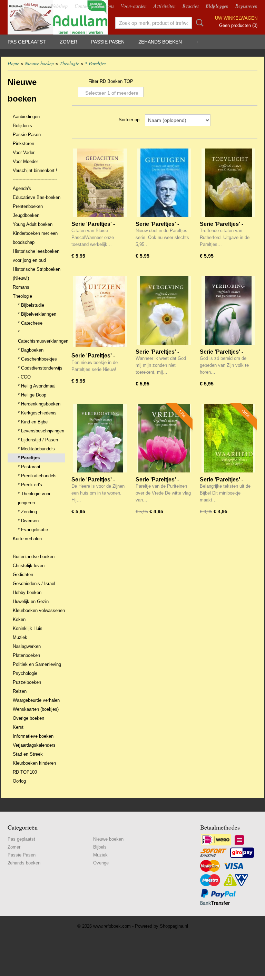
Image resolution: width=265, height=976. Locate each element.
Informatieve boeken (33, 736)
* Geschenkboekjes (37, 359)
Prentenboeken (28, 206)
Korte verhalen (27, 538)
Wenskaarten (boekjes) (36, 709)
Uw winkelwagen (236, 18)
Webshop (59, 5)
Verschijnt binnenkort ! (35, 170)
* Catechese (30, 323)
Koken (19, 619)
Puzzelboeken (27, 682)
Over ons (105, 5)
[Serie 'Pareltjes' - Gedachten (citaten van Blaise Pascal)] (100, 184)
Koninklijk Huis (27, 628)
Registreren (246, 5)
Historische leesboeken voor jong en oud (36, 256)
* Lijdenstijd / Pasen (38, 439)
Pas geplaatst (27, 42)
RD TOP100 (25, 772)
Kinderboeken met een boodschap (35, 238)
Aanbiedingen (26, 116)
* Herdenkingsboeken (39, 403)
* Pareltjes (95, 63)
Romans (21, 287)
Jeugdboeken (26, 215)
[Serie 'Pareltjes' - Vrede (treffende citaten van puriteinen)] (164, 439)
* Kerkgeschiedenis (37, 412)
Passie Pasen (108, 42)
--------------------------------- (35, 547)
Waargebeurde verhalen (36, 700)
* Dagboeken (30, 350)
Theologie (69, 63)
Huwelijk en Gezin (31, 601)
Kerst (18, 727)
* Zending (27, 511)
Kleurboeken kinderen (34, 763)
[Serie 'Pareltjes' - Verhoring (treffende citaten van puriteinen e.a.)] (228, 311)
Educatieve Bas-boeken (36, 197)
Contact (82, 5)
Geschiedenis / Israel (34, 583)
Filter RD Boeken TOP (110, 81)
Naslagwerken (27, 646)
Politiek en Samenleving (37, 664)
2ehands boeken (160, 42)
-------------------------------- (35, 179)
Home (13, 63)
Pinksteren (23, 143)
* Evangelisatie (33, 529)
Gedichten (23, 574)
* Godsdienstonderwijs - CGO (40, 372)
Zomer (68, 42)
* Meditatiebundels (36, 448)
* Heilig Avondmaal (37, 386)
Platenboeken (26, 655)
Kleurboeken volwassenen (39, 610)
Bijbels (100, 847)
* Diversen (28, 520)
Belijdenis (22, 125)
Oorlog (19, 781)
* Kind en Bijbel (33, 421)
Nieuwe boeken (39, 63)
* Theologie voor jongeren (34, 498)
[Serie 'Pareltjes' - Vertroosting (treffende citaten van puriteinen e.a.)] (100, 439)
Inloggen (220, 5)
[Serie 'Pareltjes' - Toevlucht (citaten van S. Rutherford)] (228, 184)
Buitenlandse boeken (34, 556)
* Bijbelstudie (31, 305)
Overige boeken (28, 718)
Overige (101, 862)
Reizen (20, 691)
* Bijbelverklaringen (37, 314)
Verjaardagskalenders (34, 745)
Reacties (191, 5)
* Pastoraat (29, 466)
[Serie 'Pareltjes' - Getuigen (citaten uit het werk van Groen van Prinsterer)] (164, 184)
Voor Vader (24, 152)
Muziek (20, 637)
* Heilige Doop (32, 395)
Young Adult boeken (32, 224)
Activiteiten (165, 5)
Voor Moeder (25, 161)
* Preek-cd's (30, 484)
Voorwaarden (134, 5)
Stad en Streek (28, 754)
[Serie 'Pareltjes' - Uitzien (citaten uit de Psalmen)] (100, 311)
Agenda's (22, 188)
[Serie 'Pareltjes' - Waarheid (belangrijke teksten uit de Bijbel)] (228, 439)
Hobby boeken (27, 592)
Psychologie (25, 673)
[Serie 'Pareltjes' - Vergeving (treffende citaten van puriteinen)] (164, 311)
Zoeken (198, 23)
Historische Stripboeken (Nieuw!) (36, 274)
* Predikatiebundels (37, 475)
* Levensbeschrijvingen (41, 430)
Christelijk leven (29, 565)
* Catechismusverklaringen (41, 336)
